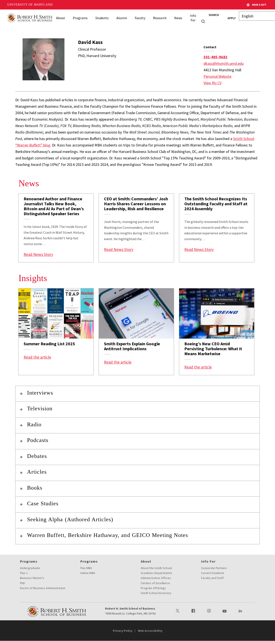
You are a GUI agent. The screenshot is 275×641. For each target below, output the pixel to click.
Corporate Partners (214, 568)
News (178, 18)
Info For (193, 17)
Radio (34, 424)
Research (160, 18)
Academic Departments (156, 573)
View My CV (212, 82)
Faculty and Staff (212, 578)
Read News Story (38, 254)
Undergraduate (30, 568)
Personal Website (217, 76)
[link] (55, 228)
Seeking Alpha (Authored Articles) (70, 519)
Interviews (40, 393)
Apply (231, 18)
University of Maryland (30, 4)
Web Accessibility (150, 631)
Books (34, 488)
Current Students (212, 573)
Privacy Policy (122, 631)
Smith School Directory (156, 593)
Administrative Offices (156, 578)
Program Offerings (153, 588)
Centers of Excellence (155, 583)
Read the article (37, 357)
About (60, 18)
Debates (37, 456)
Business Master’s (32, 578)
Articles (37, 472)
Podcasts (37, 440)
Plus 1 (24, 573)
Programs (80, 18)
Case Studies (42, 503)
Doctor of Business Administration (43, 588)
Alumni (121, 18)
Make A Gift (259, 4)
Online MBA (87, 573)
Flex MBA (86, 568)
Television (39, 408)
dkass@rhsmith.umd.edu (223, 63)
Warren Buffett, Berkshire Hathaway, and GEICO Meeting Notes (107, 535)
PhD (22, 583)
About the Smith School (156, 568)
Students (102, 18)
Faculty (140, 18)
